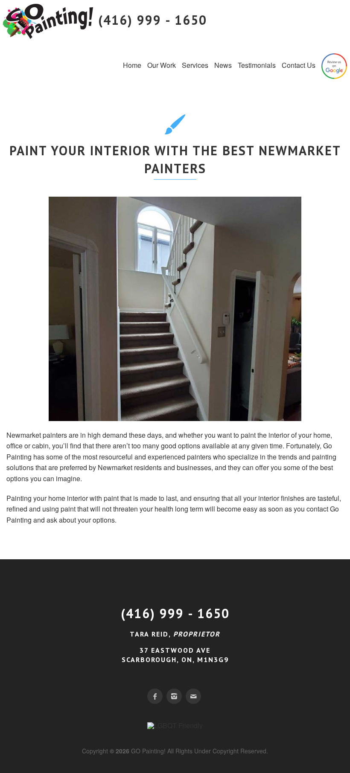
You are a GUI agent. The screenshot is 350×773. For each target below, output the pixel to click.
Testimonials (257, 65)
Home (132, 65)
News (223, 65)
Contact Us (298, 65)
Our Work (161, 65)
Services (195, 65)
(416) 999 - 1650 (175, 613)
